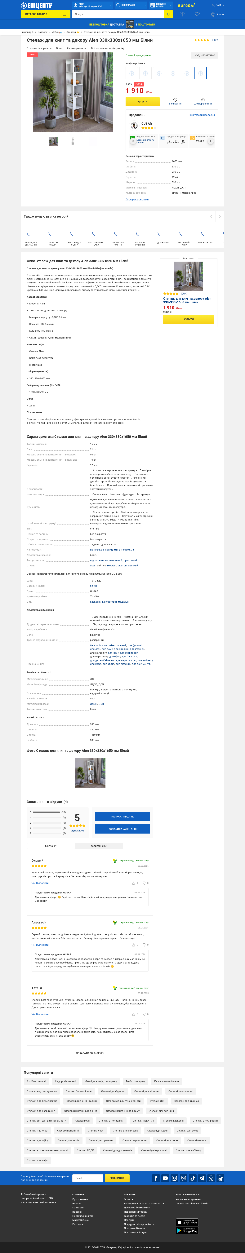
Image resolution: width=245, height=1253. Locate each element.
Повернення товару (135, 1211)
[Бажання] (197, 14)
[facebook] (156, 1178)
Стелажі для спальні (180, 1091)
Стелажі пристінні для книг (80, 1110)
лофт (93, 565)
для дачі (95, 649)
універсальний (118, 645)
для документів (141, 663)
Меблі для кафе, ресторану (101, 1081)
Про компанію (80, 1199)
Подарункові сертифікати (139, 1224)
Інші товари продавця (202, 114)
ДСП (101, 703)
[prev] (211, 216)
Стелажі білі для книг (161, 1110)
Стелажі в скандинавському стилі (47, 1150)
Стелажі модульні (143, 1120)
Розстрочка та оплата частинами (144, 1203)
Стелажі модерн (197, 1140)
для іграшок (137, 649)
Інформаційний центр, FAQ (37, 1198)
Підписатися (117, 1178)
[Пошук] (168, 14)
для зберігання (129, 652)
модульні (123, 601)
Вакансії (77, 1211)
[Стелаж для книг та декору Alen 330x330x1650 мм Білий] (200, 73)
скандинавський (128, 565)
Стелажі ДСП (157, 1101)
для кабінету (145, 660)
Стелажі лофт (96, 1130)
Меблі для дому (135, 1081)
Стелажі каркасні (173, 1120)
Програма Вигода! (134, 1228)
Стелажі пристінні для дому (123, 1110)
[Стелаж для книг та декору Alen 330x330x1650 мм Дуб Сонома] (173, 73)
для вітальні (123, 663)
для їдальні (134, 645)
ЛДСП (93, 703)
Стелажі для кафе (37, 1160)
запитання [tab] (97, 845)
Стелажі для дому (187, 1130)
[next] (220, 216)
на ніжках (96, 549)
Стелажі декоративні (101, 1140)
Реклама (77, 1224)
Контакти (78, 1207)
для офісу (115, 656)
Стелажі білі (82, 1120)
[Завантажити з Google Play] (187, 1230)
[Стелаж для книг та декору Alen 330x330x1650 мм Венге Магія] (145, 73)
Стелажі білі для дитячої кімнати (46, 1120)
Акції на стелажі (36, 1081)
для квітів (108, 663)
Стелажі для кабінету (188, 1150)
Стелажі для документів (117, 1150)
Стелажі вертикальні (134, 1140)
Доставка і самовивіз (137, 1207)
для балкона (129, 656)
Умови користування (188, 1199)
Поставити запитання (122, 828)
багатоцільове (98, 645)
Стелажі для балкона (125, 1130)
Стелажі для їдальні (113, 1091)
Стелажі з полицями (111, 1120)
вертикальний (113, 560)
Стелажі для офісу (37, 1140)
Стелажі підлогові (37, 1130)
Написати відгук (122, 816)
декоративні (109, 601)
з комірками (126, 549)
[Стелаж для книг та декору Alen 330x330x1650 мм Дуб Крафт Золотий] (159, 73)
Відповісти (42, 883)
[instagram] (174, 1178)
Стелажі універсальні (154, 1150)
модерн (111, 565)
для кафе (95, 663)
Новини (77, 1203)
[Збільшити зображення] (114, 58)
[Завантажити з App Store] (187, 1222)
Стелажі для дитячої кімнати (123, 1101)
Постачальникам (82, 1216)
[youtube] (165, 1178)
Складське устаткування (41, 1091)
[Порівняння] (182, 14)
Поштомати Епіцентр (136, 1232)
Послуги (129, 1220)
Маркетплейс (80, 1220)
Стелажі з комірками (205, 1120)
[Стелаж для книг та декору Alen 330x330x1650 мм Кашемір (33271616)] (187, 73)
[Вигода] (187, 5)
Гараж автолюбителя (167, 1081)
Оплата (128, 1199)
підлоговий (97, 560)
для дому (107, 649)
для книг (113, 652)
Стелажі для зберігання (41, 1110)
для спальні (121, 649)
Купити (142, 101)
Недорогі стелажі (65, 1081)
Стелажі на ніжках (167, 1140)
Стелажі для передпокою (42, 1101)
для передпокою (126, 660)
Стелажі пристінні (68, 1130)
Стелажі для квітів (68, 1140)
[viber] (183, 1178)
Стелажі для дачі (157, 1130)
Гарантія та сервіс (134, 1216)
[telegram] (202, 1178)
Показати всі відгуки (90, 1053)
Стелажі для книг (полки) (81, 1101)
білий (93, 585)
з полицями (110, 549)
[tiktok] (193, 1178)
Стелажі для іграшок (186, 1101)
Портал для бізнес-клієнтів (192, 1203)
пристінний (131, 560)
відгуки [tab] (49, 845)
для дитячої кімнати (102, 660)
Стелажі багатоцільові (79, 1091)
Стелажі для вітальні (146, 1091)
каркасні (95, 601)
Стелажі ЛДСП (85, 1150)
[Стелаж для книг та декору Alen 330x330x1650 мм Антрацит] (132, 73)
